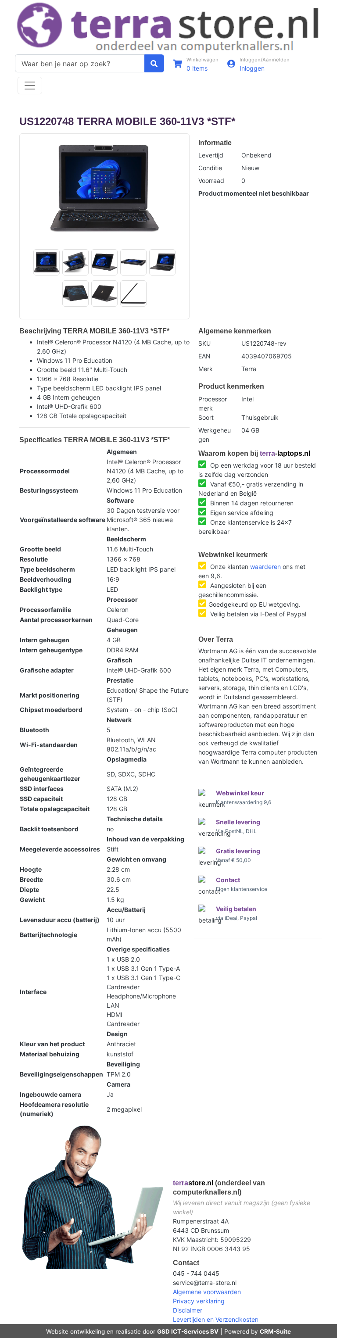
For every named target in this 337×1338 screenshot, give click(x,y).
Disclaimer (187, 1310)
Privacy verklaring (199, 1301)
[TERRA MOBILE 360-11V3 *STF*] (104, 188)
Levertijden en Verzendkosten (215, 1319)
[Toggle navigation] (30, 85)
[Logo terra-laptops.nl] (168, 26)
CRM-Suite (275, 1331)
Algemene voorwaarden (207, 1291)
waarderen (265, 566)
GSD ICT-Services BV (188, 1331)
